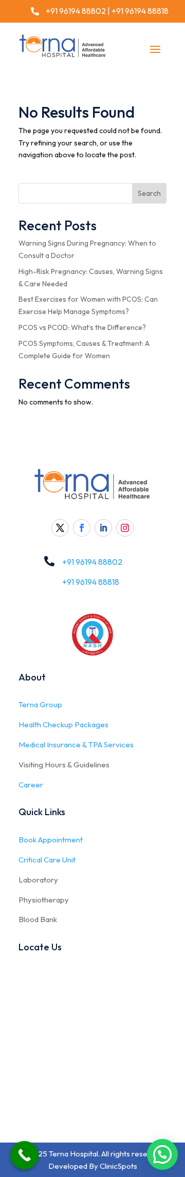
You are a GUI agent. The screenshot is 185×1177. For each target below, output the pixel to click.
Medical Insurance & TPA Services (76, 744)
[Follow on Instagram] (125, 528)
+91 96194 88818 (140, 11)
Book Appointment (50, 839)
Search (149, 193)
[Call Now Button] (24, 1155)
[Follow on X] (60, 528)
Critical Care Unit (47, 860)
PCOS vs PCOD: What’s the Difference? (82, 327)
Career (30, 784)
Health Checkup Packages (63, 724)
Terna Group (40, 704)
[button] (162, 1154)
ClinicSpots (118, 1166)
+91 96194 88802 (75, 11)
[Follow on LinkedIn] (103, 528)
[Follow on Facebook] (81, 528)
